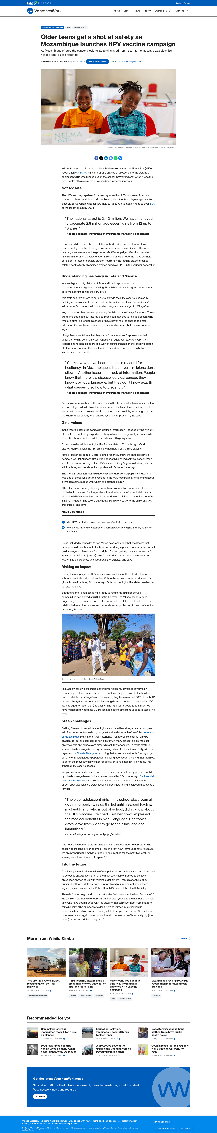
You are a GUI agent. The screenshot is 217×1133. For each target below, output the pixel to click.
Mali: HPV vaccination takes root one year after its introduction (99, 522)
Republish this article (97, 62)
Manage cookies (162, 1122)
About (117, 11)
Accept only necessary (165, 1128)
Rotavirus (156, 996)
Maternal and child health (38, 996)
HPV (68, 28)
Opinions (179, 11)
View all (184, 938)
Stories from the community (52, 28)
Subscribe (40, 1096)
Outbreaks (99, 996)
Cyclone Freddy (76, 780)
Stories (127, 11)
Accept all (186, 1128)
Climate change (85, 996)
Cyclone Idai (147, 776)
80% (152, 203)
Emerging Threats (163, 11)
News (137, 11)
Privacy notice (34, 1130)
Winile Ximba (78, 61)
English (178, 3)
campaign (80, 172)
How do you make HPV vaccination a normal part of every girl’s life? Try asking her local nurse (109, 529)
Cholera (73, 996)
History (147, 11)
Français (187, 3)
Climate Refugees (86, 753)
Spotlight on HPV (80, 28)
